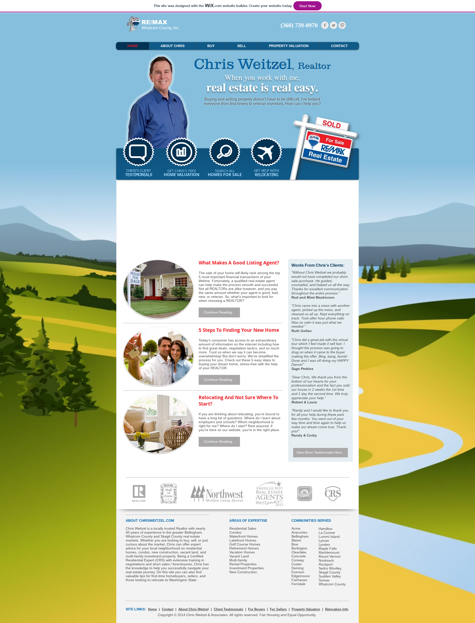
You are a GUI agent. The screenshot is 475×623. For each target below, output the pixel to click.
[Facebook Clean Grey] (325, 25)
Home (152, 609)
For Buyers (256, 609)
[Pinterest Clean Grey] (342, 25)
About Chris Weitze (193, 609)
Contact (167, 609)
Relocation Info (336, 609)
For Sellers (278, 609)
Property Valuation (306, 609)
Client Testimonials (228, 609)
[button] (219, 312)
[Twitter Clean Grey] (333, 25)
